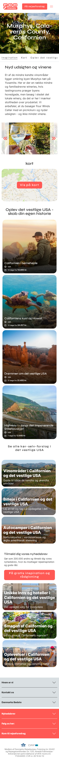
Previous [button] (5, 138)
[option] (29, 138)
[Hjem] (10, 6)
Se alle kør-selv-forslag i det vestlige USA (29, 448)
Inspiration (10, 57)
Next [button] (53, 138)
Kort (24, 57)
